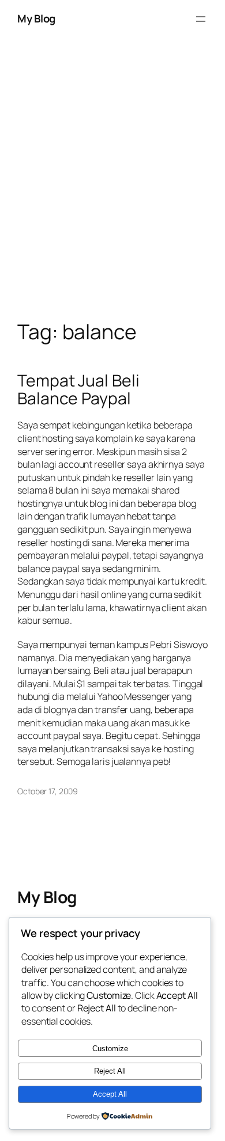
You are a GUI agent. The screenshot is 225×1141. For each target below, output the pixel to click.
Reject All (110, 1071)
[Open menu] (201, 19)
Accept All (110, 1094)
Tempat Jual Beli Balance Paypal (78, 390)
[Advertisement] (112, 190)
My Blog (36, 18)
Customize (110, 1048)
